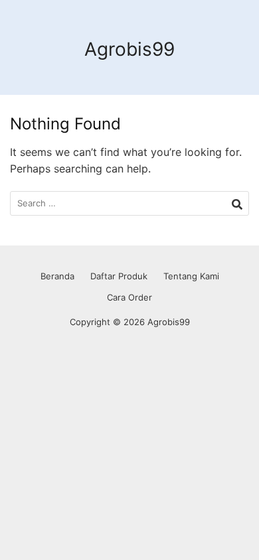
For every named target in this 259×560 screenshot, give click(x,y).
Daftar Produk (118, 276)
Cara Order (129, 297)
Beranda (57, 276)
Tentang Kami (191, 276)
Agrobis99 (129, 49)
